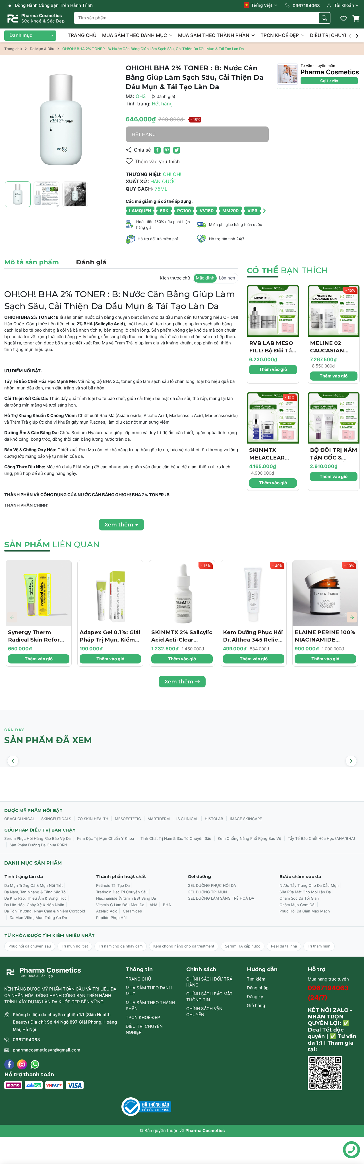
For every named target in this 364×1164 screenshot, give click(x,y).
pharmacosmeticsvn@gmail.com (46, 1050)
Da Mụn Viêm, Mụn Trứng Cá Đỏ (38, 917)
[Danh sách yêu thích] (344, 19)
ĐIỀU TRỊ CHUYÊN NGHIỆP (144, 1029)
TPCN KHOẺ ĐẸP (280, 35)
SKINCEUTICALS (56, 818)
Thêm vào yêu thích (157, 161)
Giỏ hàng (256, 1005)
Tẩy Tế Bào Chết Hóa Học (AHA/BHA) (321, 838)
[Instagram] (22, 1064)
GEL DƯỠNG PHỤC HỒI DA (212, 885)
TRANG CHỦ (82, 35)
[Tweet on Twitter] (176, 150)
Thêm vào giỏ (273, 369)
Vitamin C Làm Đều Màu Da (120, 904)
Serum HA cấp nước (242, 946)
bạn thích (287, 270)
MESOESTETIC (128, 818)
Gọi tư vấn (329, 80)
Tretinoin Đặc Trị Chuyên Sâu (122, 892)
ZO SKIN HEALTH (93, 818)
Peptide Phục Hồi (111, 917)
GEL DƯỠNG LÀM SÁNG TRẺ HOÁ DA (221, 898)
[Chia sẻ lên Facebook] (157, 150)
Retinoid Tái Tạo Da (113, 885)
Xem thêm (178, 681)
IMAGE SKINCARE (246, 818)
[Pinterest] (167, 150)
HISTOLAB (214, 818)
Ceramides (132, 911)
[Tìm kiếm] (324, 18)
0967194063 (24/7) (328, 992)
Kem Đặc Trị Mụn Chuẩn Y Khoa (105, 838)
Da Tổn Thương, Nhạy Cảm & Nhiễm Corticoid (44, 911)
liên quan (52, 544)
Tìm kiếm (256, 979)
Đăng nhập (257, 988)
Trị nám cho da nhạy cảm (120, 946)
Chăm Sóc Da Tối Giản (299, 898)
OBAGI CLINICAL (19, 818)
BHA (167, 904)
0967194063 (26, 1039)
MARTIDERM (159, 818)
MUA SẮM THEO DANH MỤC (135, 35)
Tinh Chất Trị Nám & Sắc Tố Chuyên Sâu (175, 838)
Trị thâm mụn (319, 946)
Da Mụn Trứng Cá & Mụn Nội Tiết (33, 885)
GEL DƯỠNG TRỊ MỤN (207, 892)
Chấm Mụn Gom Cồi (297, 904)
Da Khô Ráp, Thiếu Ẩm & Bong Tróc (35, 898)
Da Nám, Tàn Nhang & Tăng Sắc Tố (35, 892)
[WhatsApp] (35, 1064)
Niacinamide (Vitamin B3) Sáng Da (126, 898)
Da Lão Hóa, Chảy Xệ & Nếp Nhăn (34, 904)
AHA (154, 904)
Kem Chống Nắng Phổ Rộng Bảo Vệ (249, 838)
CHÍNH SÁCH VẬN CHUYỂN (204, 1011)
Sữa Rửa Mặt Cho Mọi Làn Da (305, 892)
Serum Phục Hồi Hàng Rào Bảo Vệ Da (37, 838)
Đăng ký (255, 996)
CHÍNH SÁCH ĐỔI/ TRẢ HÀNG (209, 982)
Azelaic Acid (106, 911)
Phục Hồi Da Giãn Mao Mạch (305, 911)
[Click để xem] (60, 120)
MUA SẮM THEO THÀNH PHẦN (214, 35)
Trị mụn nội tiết (75, 946)
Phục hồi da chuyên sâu (30, 946)
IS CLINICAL (187, 818)
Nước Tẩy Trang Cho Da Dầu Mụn (309, 885)
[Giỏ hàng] (356, 19)
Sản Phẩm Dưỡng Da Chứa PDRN (38, 845)
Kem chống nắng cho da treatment (183, 946)
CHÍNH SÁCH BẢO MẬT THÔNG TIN (209, 996)
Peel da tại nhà (284, 946)
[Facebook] (9, 1064)
